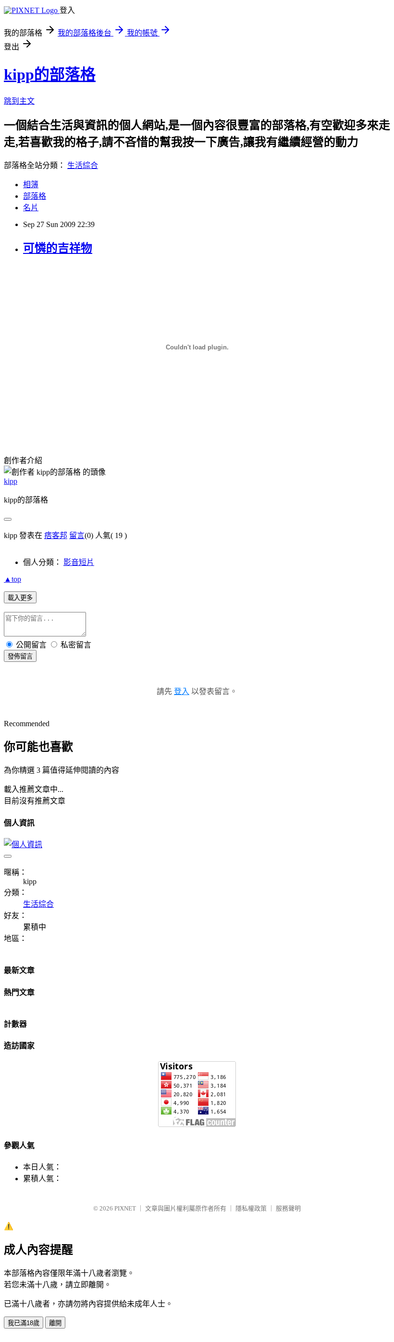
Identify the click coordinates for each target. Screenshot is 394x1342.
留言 (77, 535)
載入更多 (20, 597)
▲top (12, 579)
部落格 (34, 196)
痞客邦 (55, 535)
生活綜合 (82, 165)
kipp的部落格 (50, 74)
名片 (30, 208)
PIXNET (125, 1208)
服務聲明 (288, 1208)
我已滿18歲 (23, 1323)
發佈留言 (20, 656)
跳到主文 (19, 101)
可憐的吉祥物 (57, 248)
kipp (10, 481)
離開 (55, 1323)
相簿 (30, 184)
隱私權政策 (251, 1208)
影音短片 (78, 562)
